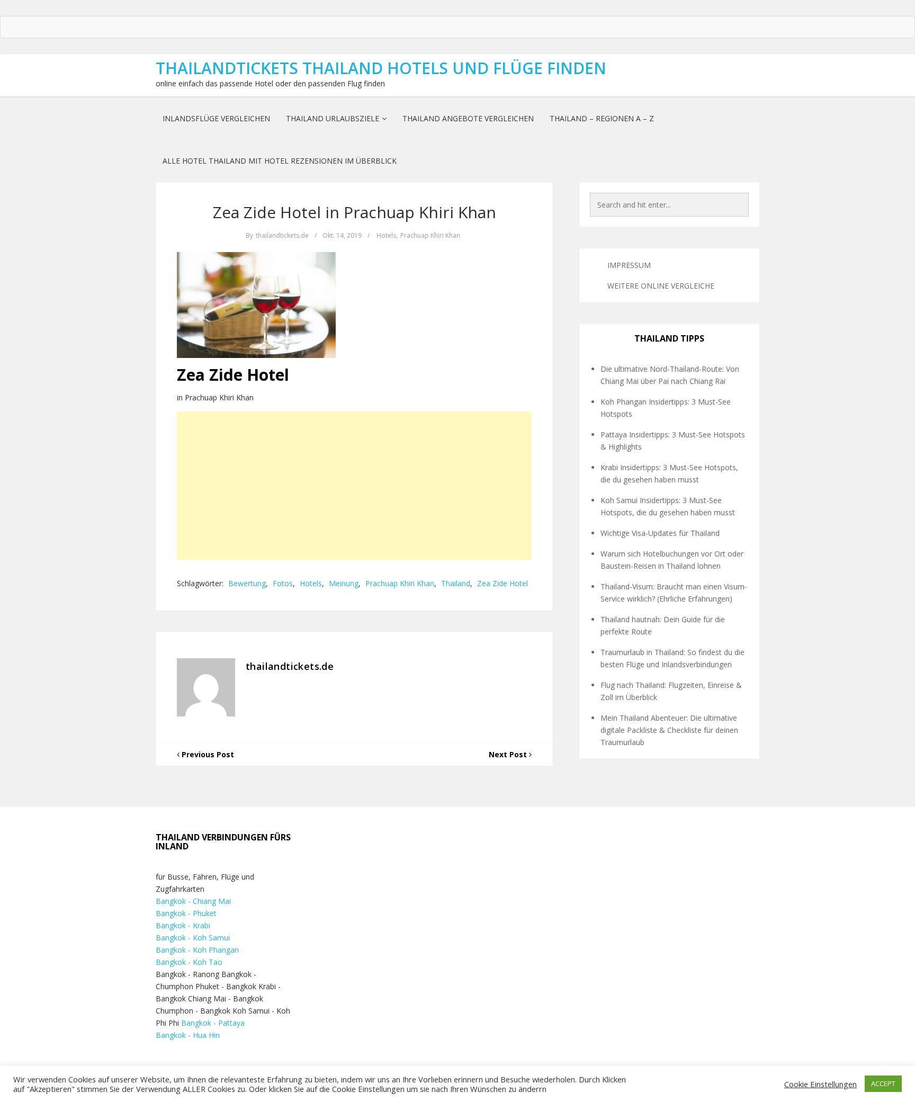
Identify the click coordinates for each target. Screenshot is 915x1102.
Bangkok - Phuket (186, 913)
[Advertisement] (354, 485)
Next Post (509, 754)
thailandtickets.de (282, 235)
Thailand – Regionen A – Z (602, 118)
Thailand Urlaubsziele (332, 118)
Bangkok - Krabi (183, 925)
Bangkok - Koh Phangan (197, 950)
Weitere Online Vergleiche (660, 286)
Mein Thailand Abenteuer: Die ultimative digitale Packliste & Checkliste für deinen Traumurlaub (669, 730)
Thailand (455, 583)
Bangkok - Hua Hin (188, 1035)
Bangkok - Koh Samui (193, 938)
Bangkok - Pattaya (213, 1023)
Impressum (629, 265)
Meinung (343, 583)
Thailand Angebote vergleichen (468, 118)
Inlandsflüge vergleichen (216, 118)
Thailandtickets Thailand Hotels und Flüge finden (381, 68)
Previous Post (207, 754)
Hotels (386, 235)
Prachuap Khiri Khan (430, 235)
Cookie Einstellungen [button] (820, 1084)
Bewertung (247, 583)
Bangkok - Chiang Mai (193, 901)
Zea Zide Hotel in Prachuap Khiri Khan (354, 212)
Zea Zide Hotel (502, 583)
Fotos (283, 583)
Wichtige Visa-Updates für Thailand (660, 533)
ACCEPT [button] (883, 1083)
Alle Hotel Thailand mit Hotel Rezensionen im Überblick (280, 161)
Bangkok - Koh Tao (189, 962)
